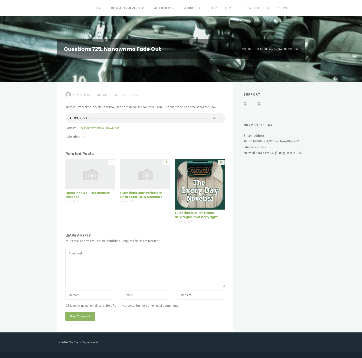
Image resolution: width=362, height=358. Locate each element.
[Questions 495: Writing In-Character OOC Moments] (145, 174)
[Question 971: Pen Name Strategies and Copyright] (200, 184)
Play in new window (91, 128)
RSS (83, 137)
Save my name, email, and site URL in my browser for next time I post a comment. (124, 305)
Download (113, 128)
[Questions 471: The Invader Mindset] (90, 174)
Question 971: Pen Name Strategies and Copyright (196, 215)
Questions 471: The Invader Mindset (87, 195)
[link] (299, 8)
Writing (247, 49)
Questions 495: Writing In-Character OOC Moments (142, 195)
